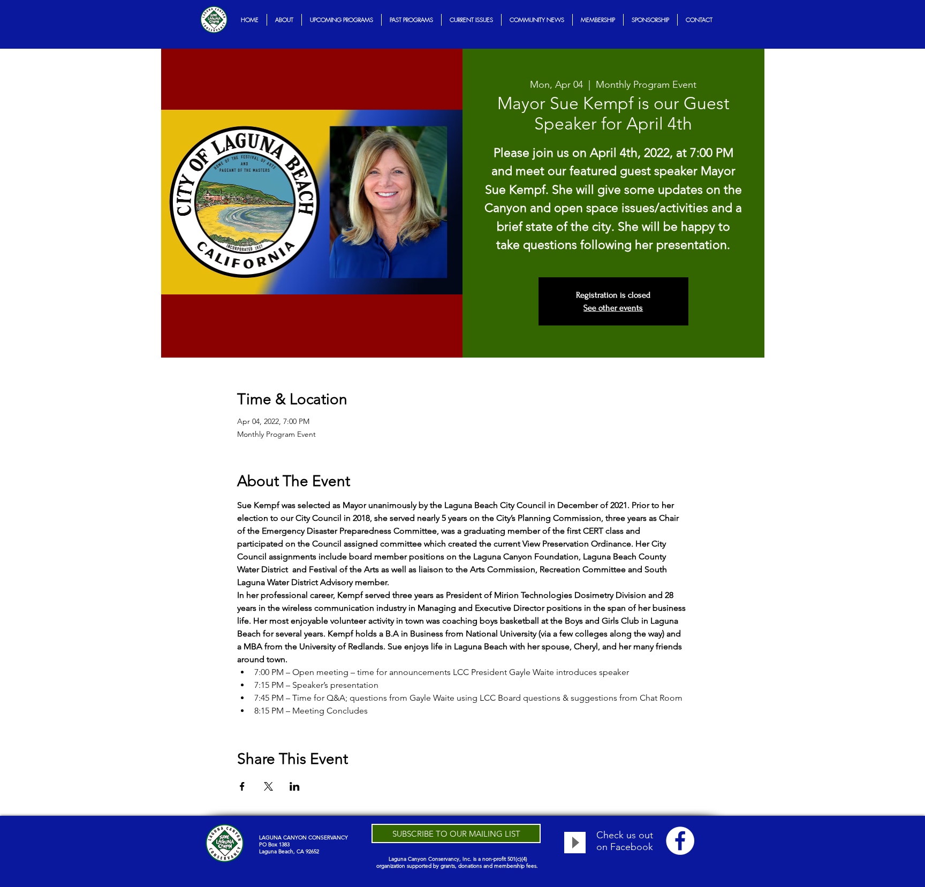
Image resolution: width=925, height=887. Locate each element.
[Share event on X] (268, 786)
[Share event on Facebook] (242, 786)
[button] (284, 20)
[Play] (575, 842)
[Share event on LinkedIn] (295, 786)
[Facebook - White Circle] (680, 841)
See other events (613, 308)
